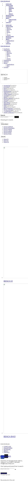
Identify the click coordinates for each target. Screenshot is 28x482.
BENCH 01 (8, 281)
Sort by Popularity (9, 128)
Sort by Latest (8, 131)
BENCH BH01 (10, 436)
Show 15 (6, 140)
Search (3, 115)
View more (4, 473)
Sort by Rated (8, 129)
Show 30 (6, 142)
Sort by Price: (7, 132)
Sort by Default (8, 126)
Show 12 (6, 139)
